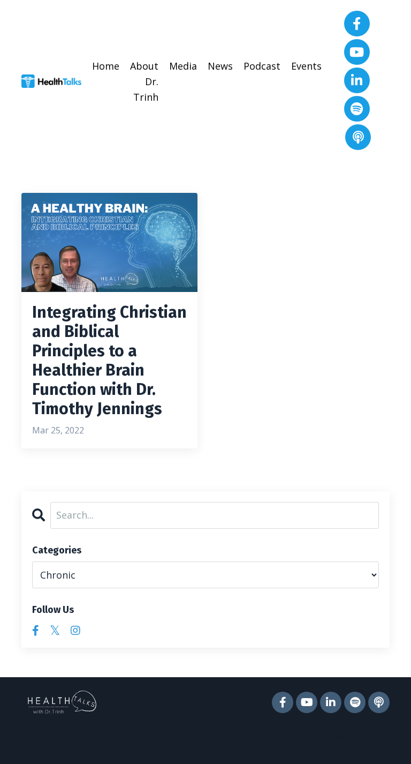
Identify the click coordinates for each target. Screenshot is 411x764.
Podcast (261, 65)
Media (183, 65)
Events (306, 65)
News (220, 65)
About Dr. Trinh (144, 81)
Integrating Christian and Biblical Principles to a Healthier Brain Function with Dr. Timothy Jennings (109, 360)
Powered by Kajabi (357, 736)
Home (105, 65)
